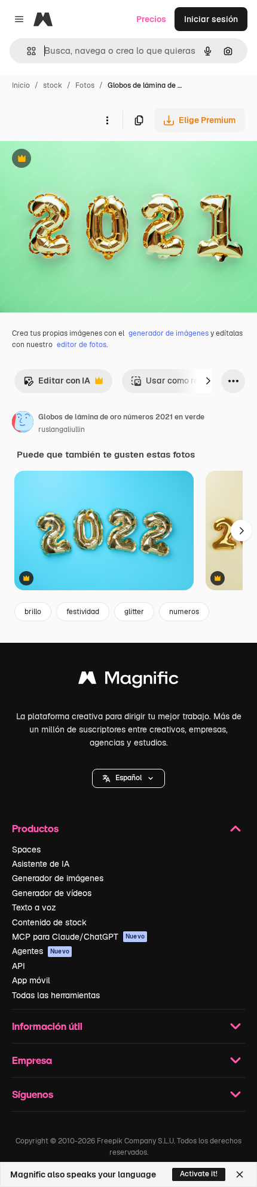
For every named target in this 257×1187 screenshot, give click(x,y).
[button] (128, 778)
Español (128, 778)
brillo (33, 611)
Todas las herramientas (56, 995)
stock (52, 85)
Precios (151, 19)
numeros (184, 611)
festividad (82, 611)
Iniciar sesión (211, 19)
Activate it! (199, 1174)
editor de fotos (81, 344)
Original (76, 159)
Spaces (26, 849)
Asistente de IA (40, 863)
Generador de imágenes (57, 878)
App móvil (31, 980)
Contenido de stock (49, 922)
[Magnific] (128, 680)
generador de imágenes (168, 333)
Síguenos (32, 1094)
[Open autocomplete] (26, 51)
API (18, 966)
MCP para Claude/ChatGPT (78, 936)
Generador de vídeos (51, 893)
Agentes (40, 951)
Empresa (32, 1060)
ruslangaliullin (61, 429)
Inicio (21, 85)
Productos (35, 828)
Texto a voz (34, 907)
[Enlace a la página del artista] (22, 423)
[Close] (239, 1174)
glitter (134, 611)
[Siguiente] (208, 381)
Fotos (84, 85)
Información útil (47, 1026)
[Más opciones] (107, 120)
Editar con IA (56, 383)
